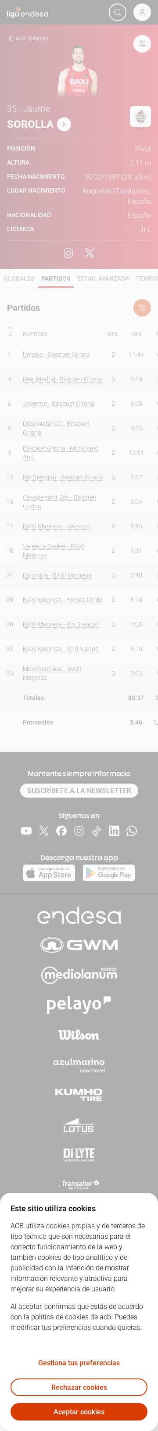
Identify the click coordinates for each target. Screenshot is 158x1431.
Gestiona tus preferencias (79, 1363)
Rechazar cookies (79, 1387)
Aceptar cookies (79, 1412)
